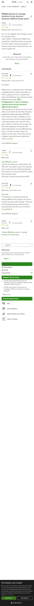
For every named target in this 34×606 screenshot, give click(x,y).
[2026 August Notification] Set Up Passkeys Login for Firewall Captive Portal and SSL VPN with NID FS (18, 282)
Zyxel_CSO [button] (5, 73)
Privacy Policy (10, 594)
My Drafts (17, 270)
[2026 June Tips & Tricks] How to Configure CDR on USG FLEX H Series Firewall (17, 289)
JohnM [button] (4, 23)
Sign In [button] (17, 63)
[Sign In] (31, 2)
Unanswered (17, 273)
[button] (31, 17)
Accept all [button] (8, 598)
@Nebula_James (11, 162)
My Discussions (7, 267)
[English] (17, 2)
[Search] (27, 2)
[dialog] (17, 593)
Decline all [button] (24, 598)
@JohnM (5, 194)
